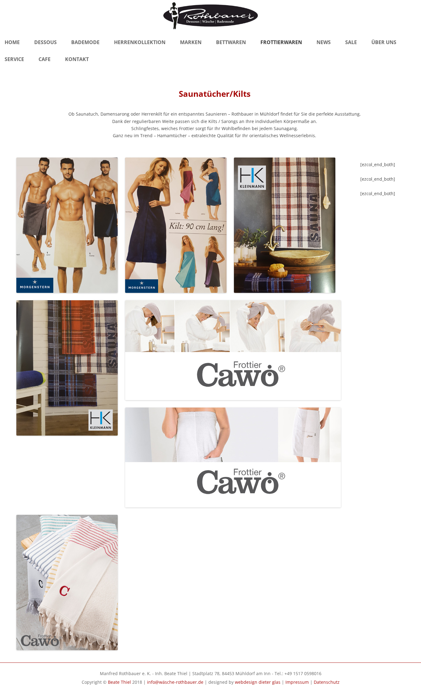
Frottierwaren (281, 42)
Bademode (85, 42)
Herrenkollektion (140, 42)
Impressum (297, 682)
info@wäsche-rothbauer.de (175, 682)
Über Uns (383, 42)
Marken (191, 42)
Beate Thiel (119, 682)
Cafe (45, 59)
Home (12, 42)
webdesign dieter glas (257, 682)
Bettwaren (231, 42)
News (324, 42)
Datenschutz (327, 682)
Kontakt (77, 59)
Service (14, 59)
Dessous (45, 42)
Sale (351, 42)
